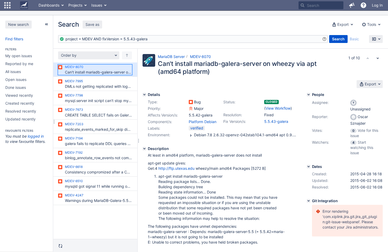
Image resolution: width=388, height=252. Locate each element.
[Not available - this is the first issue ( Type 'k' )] (368, 58)
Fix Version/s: (234, 121)
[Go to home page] (24, 5)
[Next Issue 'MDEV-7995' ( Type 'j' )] (378, 58)
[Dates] (308, 166)
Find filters (14, 39)
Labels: (154, 128)
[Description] (144, 149)
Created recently (19, 103)
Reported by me (19, 63)
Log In (377, 5)
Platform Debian (202, 121)
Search (338, 39)
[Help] (363, 5)
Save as (92, 24)
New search (18, 24)
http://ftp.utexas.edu (176, 168)
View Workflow (278, 108)
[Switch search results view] (376, 39)
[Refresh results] (60, 246)
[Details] (144, 94)
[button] (7, 5)
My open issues (18, 56)
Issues (96, 5)
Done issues (15, 87)
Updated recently (20, 119)
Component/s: (160, 121)
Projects (75, 5)
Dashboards (49, 5)
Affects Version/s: (163, 115)
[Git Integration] (308, 201)
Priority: (154, 108)
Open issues (15, 79)
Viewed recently (19, 95)
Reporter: (320, 116)
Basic (354, 39)
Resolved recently (20, 111)
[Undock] (46, 24)
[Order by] (127, 55)
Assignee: (320, 102)
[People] (308, 94)
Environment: (159, 135)
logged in (36, 136)
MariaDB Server (171, 56)
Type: (153, 102)
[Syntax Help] (324, 39)
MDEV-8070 (200, 56)
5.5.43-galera (276, 121)
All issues (13, 71)
